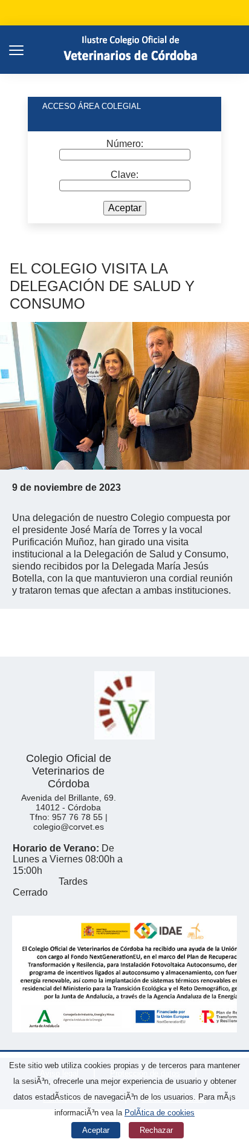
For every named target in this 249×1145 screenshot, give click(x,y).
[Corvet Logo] (132, 49)
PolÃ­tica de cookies (159, 1112)
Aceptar (124, 208)
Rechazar (156, 1130)
